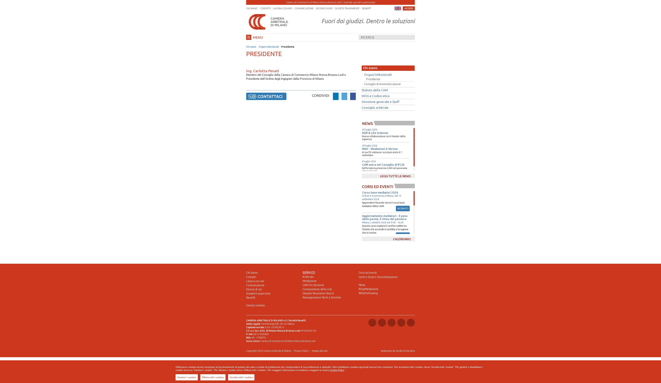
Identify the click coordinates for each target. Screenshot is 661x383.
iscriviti (402, 208)
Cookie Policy (337, 370)
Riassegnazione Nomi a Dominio (321, 297)
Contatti (265, 8)
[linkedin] (336, 97)
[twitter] (344, 97)
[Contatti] (266, 96)
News (362, 284)
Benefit (366, 8)
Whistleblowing (368, 293)
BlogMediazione (368, 289)
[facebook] (353, 97)
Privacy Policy (301, 350)
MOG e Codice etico (376, 96)
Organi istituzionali (269, 46)
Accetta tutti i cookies (241, 377)
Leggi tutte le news (395, 176)
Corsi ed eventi (368, 272)
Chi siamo (252, 8)
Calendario (402, 239)
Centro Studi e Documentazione (378, 276)
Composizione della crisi (317, 289)
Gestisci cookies (255, 305)
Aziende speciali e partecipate (359, 2)
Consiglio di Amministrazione (382, 84)
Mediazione (309, 280)
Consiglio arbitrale (375, 108)
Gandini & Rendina (405, 350)
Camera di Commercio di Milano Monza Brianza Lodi (313, 2)
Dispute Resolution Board (318, 293)
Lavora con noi (282, 8)
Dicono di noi (324, 8)
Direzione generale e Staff (381, 102)
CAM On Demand (313, 285)
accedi (409, 8)
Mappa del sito (320, 350)
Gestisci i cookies (186, 377)
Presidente (373, 79)
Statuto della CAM (375, 90)
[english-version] (397, 8)
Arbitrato (308, 276)
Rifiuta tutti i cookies (213, 377)
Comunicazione (304, 8)
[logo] (268, 21)
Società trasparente (347, 8)
